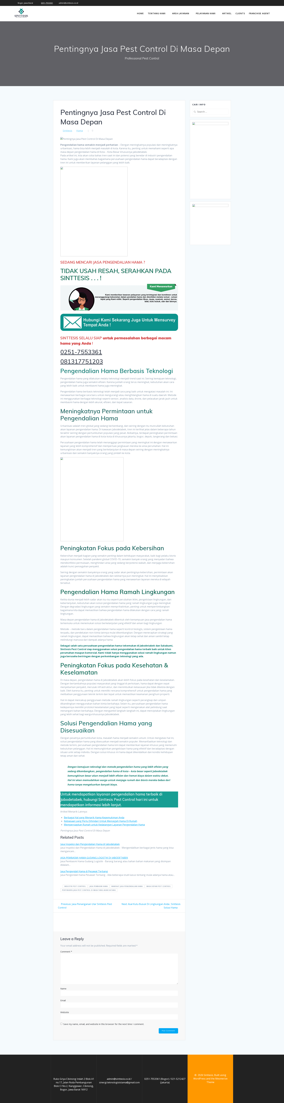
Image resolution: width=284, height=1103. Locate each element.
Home (140, 13)
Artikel (226, 13)
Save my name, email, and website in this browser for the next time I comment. (103, 1024)
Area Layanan (180, 13)
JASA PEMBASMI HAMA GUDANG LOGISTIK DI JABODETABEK (94, 857)
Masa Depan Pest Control (158, 886)
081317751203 (81, 361)
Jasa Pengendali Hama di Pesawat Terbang (84, 871)
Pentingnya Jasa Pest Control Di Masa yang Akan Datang (89, 890)
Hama (79, 130)
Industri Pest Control (75, 886)
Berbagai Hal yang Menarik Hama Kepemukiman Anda (94, 817)
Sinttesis (67, 130)
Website (64, 1012)
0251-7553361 (47, 3)
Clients (240, 13)
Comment (66, 951)
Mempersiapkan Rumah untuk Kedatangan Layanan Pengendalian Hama (104, 824)
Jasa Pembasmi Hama (98, 886)
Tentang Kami (157, 13)
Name (63, 988)
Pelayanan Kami (206, 13)
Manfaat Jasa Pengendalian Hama (127, 886)
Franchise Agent (259, 13)
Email (63, 1000)
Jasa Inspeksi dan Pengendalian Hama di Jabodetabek (90, 844)
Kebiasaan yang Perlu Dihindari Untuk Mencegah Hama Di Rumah (100, 821)
